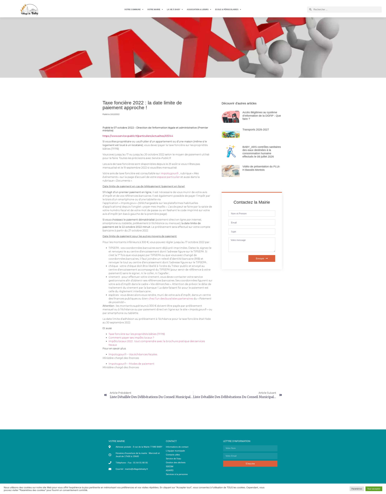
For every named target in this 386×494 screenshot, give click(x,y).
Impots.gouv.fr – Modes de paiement (132, 363)
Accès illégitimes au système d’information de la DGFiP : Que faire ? (261, 115)
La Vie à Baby (173, 9)
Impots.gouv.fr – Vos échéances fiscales (133, 354)
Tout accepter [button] (373, 489)
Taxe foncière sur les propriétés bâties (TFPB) (137, 334)
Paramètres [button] (356, 489)
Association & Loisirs (198, 9)
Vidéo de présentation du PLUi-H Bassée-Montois (261, 168)
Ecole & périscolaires (226, 9)
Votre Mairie (153, 9)
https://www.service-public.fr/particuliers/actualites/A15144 (138, 136)
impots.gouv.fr (170, 173)
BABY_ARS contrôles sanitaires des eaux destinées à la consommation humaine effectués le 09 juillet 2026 (261, 151)
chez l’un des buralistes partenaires (171, 298)
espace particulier (168, 177)
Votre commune (132, 9)
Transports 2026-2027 (255, 129)
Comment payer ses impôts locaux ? (131, 337)
